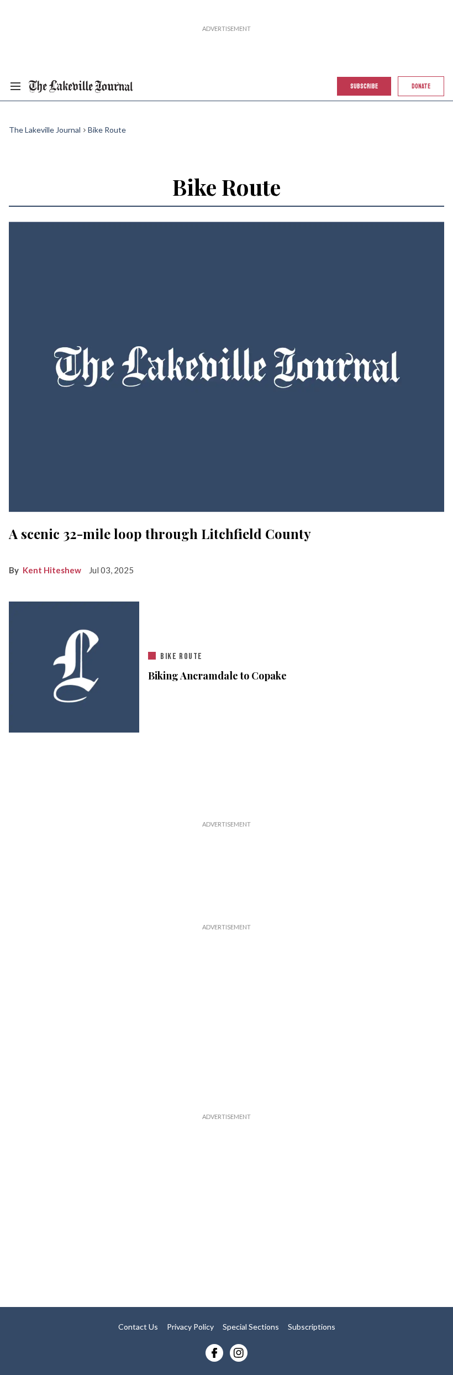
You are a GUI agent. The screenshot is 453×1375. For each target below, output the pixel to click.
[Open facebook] (214, 1353)
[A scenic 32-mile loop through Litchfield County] (226, 367)
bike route (181, 656)
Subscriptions (311, 1326)
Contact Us (138, 1326)
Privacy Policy (190, 1326)
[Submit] (401, 117)
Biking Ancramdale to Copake (217, 676)
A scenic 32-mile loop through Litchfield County (160, 533)
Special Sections (251, 1326)
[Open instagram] (238, 1353)
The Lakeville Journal (45, 129)
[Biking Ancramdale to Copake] (74, 667)
